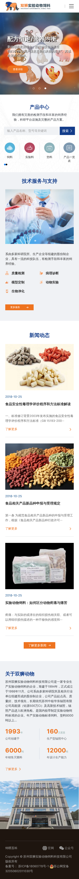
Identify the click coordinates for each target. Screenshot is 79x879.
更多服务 (15, 307)
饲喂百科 (11, 848)
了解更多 (11, 769)
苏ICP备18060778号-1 (34, 866)
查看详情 (18, 69)
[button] (34, 88)
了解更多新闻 (37, 645)
